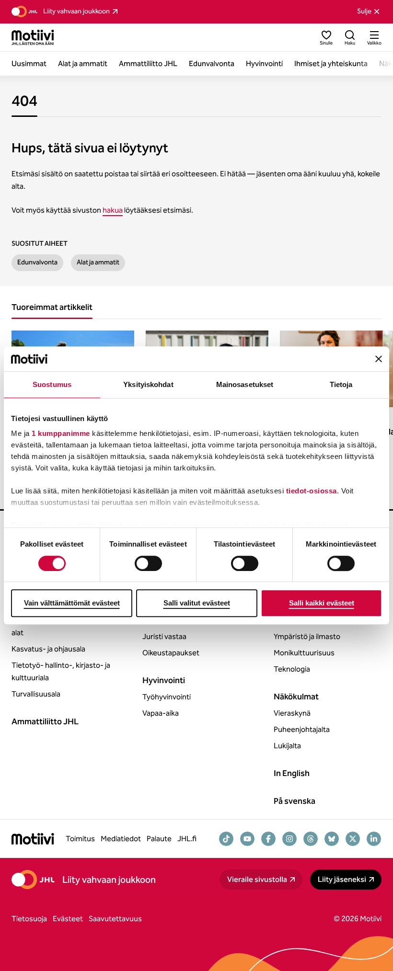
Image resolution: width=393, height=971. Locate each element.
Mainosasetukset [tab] (245, 384)
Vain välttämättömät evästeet (72, 603)
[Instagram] (289, 838)
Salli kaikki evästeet (321, 603)
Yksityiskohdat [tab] (148, 384)
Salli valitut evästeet (196, 603)
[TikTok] (226, 838)
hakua (113, 210)
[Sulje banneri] (378, 358)
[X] (352, 838)
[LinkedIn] (373, 838)
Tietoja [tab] (341, 384)
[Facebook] (268, 838)
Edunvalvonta (37, 262)
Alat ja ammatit (98, 262)
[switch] (148, 563)
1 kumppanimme (61, 434)
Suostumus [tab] (52, 384)
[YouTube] (247, 838)
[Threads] (310, 838)
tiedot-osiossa (311, 491)
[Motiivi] (33, 37)
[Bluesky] (331, 838)
